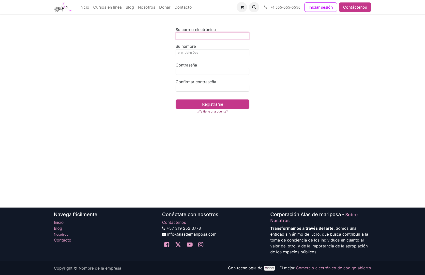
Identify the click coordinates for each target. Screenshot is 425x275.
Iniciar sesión (321, 7)
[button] (254, 7)
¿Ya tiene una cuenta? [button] (212, 111)
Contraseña (186, 65)
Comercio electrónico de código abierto (333, 267)
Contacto (62, 240)
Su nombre (186, 46)
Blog (58, 228)
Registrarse (212, 104)
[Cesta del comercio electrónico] (242, 7)
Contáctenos (355, 7)
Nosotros (61, 234)
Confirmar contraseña (196, 81)
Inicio (59, 222)
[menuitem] (84, 7)
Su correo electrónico (196, 29)
